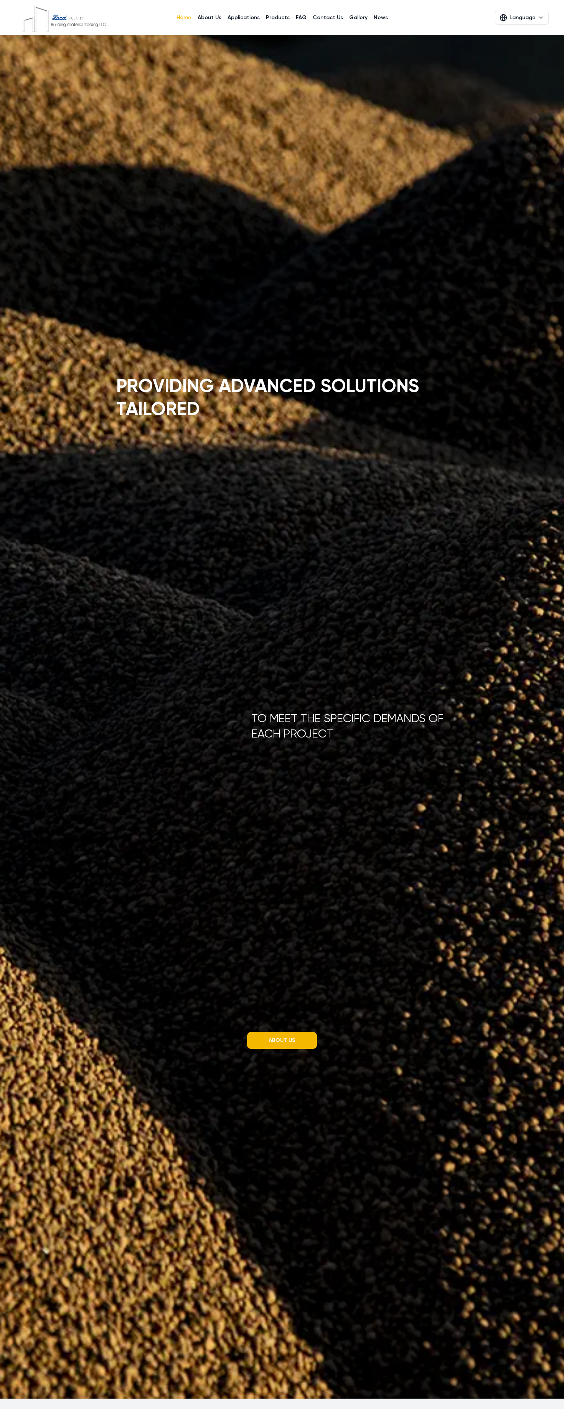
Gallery (358, 17)
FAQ (301, 17)
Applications (244, 17)
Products (278, 17)
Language (523, 17)
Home (183, 17)
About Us (209, 17)
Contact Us (328, 17)
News (381, 17)
